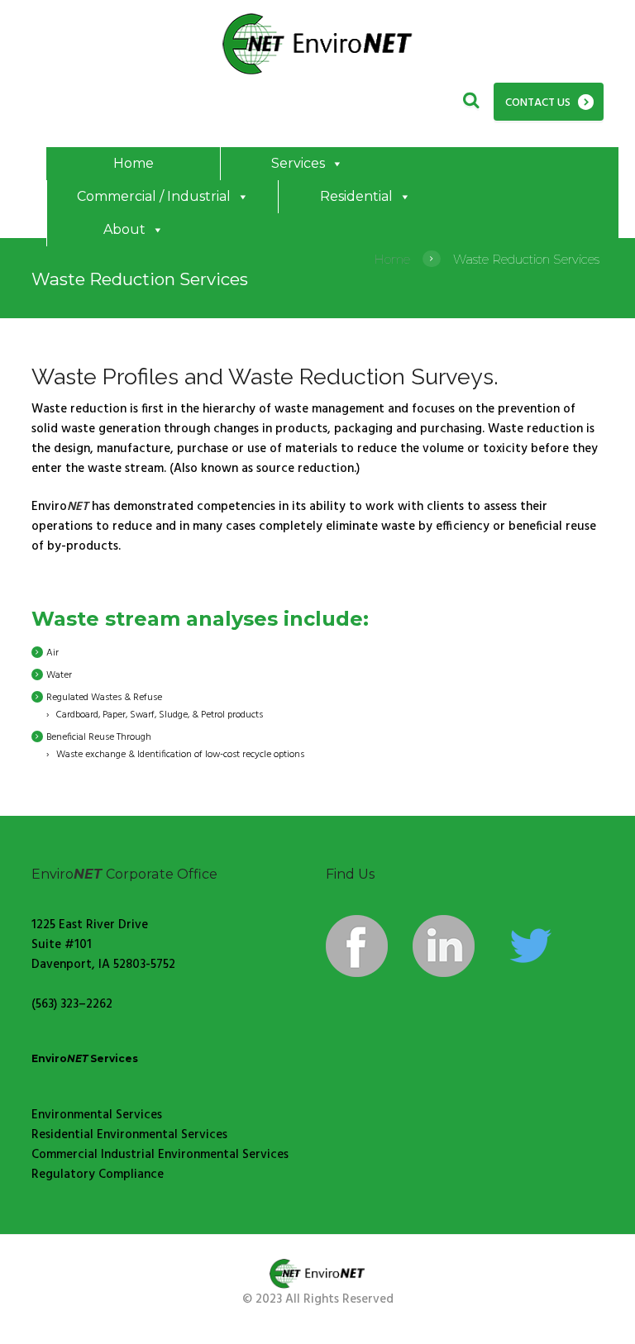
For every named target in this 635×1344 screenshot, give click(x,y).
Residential (356, 196)
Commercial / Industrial (154, 196)
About (124, 229)
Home (133, 163)
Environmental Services (96, 1115)
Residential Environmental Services (129, 1135)
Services (298, 163)
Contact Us (538, 102)
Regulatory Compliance (97, 1174)
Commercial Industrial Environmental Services (160, 1155)
